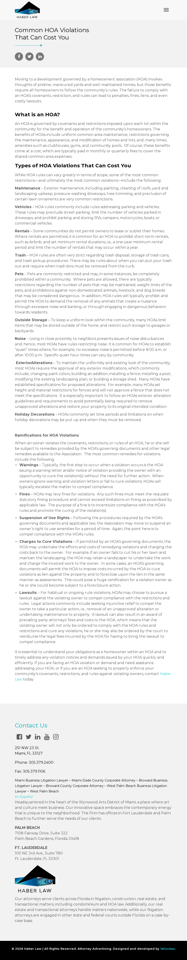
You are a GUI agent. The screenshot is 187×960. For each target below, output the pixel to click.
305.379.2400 (41, 762)
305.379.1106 (34, 771)
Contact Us (31, 725)
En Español (24, 797)
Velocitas (167, 948)
